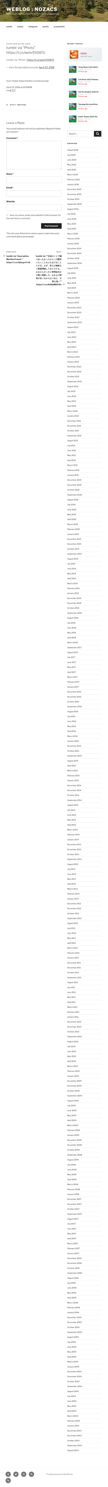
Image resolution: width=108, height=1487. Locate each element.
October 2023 (73, 317)
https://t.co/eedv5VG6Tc (40, 59)
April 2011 (71, 1002)
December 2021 (74, 421)
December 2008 (74, 1140)
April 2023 (71, 347)
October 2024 (73, 258)
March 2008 (72, 1184)
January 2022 (73, 416)
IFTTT (13, 90)
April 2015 (71, 766)
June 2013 (71, 874)
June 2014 (71, 815)
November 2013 (74, 849)
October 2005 (73, 1327)
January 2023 (73, 362)
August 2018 (72, 618)
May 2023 (71, 342)
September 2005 (74, 1332)
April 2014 (71, 825)
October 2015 (73, 751)
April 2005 (71, 1357)
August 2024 (72, 268)
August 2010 (72, 1041)
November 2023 (74, 312)
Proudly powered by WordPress (59, 1474)
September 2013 (74, 859)
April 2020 (71, 519)
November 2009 (74, 1086)
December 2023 (74, 307)
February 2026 (73, 179)
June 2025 (71, 219)
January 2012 (73, 958)
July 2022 (71, 391)
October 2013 (73, 854)
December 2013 (74, 844)
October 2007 (73, 1209)
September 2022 (74, 381)
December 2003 (74, 1431)
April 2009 (71, 1120)
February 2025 (73, 238)
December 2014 (74, 785)
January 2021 (73, 475)
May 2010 (71, 1056)
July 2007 (71, 1224)
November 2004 (74, 1376)
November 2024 (74, 253)
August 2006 (73, 1278)
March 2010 (72, 1066)
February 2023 (73, 357)
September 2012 (74, 918)
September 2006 (74, 1273)
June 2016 (71, 721)
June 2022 (71, 396)
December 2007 (74, 1199)
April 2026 (71, 170)
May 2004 (71, 1406)
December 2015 (74, 746)
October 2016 (73, 701)
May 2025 (71, 224)
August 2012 (72, 923)
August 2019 (72, 559)
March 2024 (72, 293)
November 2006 (74, 1263)
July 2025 (71, 214)
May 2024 (71, 283)
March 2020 (72, 524)
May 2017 (71, 667)
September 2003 (74, 1445)
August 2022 (72, 386)
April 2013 (71, 884)
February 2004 (73, 1421)
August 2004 (73, 1391)
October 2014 (73, 795)
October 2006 (73, 1268)
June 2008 (72, 1169)
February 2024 (73, 298)
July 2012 (71, 928)
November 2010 (74, 1027)
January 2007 (73, 1253)
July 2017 (71, 657)
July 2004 (71, 1396)
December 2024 (74, 248)
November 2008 (74, 1145)
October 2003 (73, 1440)
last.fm (46, 26)
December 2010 (74, 1022)
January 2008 (73, 1194)
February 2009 (73, 1130)
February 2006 (73, 1307)
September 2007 (74, 1214)
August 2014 (72, 805)
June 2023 (71, 337)
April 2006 (71, 1297)
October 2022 (73, 376)
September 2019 (74, 554)
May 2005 (71, 1352)
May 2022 (71, 401)
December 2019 (74, 539)
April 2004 (71, 1411)
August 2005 (73, 1337)
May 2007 (71, 1233)
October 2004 (73, 1381)
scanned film (59, 26)
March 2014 (72, 830)
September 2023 (74, 322)
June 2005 (72, 1347)
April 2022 (71, 406)
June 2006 (72, 1288)
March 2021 (72, 465)
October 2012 (73, 913)
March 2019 (72, 583)
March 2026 (72, 174)
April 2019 (71, 578)
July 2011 (71, 987)
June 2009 (72, 1110)
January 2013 (73, 899)
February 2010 (73, 1071)
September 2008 (74, 1155)
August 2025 (72, 209)
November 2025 (74, 194)
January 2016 (73, 741)
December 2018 (74, 598)
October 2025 (73, 199)
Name (10, 174)
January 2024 (73, 302)
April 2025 (71, 229)
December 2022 (74, 366)
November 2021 (74, 426)
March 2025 (72, 234)
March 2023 (72, 352)
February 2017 (73, 682)
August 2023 (72, 327)
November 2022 (74, 371)
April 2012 (71, 943)
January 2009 (73, 1135)
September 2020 (74, 495)
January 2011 (72, 1017)
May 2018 (71, 632)
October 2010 (73, 1032)
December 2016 (74, 692)
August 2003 (73, 1450)
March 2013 (72, 889)
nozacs (83, 53)
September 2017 (74, 647)
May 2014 (71, 820)
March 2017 (72, 677)
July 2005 (71, 1342)
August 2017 (72, 652)
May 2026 (71, 164)
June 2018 (71, 628)
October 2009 (73, 1091)
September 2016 (74, 706)
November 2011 (74, 967)
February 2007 (73, 1248)
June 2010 (71, 1051)
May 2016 (71, 726)
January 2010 (73, 1076)
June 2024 (71, 278)
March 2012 (72, 948)
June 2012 (71, 933)
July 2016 (71, 716)
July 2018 (71, 623)
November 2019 (74, 544)
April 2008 (71, 1179)
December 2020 (74, 480)
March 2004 (72, 1416)
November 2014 (74, 790)
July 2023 (71, 332)
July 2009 (71, 1105)
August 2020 (72, 500)
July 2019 (71, 564)
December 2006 (74, 1258)
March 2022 (72, 411)
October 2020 (73, 490)
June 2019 (71, 568)
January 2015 (73, 780)
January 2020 (73, 534)
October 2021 (73, 430)
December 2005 (74, 1317)
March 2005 (72, 1362)
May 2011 (71, 997)
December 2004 (74, 1371)
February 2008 (73, 1189)
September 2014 (74, 800)
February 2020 (73, 529)
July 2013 (71, 869)
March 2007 (72, 1243)
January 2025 (73, 243)
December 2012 (74, 903)
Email (9, 187)
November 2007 (74, 1204)
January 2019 (73, 593)
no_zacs (26, 44)
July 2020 (71, 504)
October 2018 (73, 608)
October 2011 (73, 972)
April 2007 (71, 1238)
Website (10, 201)
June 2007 (71, 1229)
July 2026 (71, 155)
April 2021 (71, 460)
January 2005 (73, 1367)
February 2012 (73, 953)
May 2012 (71, 938)
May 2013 (71, 879)
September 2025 (74, 204)
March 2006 (72, 1303)
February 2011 (73, 1012)
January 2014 (73, 839)
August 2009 (73, 1101)
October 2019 (73, 549)
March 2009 (72, 1125)
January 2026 (73, 184)
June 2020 (71, 509)
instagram (33, 26)
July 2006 (71, 1283)
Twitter (21, 105)
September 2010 (74, 1036)
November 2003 (74, 1435)
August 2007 (72, 1219)
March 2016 (72, 736)
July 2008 (71, 1165)
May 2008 (71, 1174)
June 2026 (71, 160)
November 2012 (74, 908)
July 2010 (71, 1046)
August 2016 (72, 711)
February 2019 (73, 588)
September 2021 (74, 435)
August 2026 (72, 150)
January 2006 (73, 1312)
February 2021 (73, 470)
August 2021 (72, 440)
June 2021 (71, 450)
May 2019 (71, 573)
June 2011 (71, 992)
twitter (20, 26)
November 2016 (74, 697)
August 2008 (73, 1160)
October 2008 (73, 1150)
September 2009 (74, 1096)
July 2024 (71, 273)
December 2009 (74, 1081)
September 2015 (74, 756)
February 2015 (73, 775)
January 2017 (73, 687)
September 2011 (74, 977)
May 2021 (71, 455)
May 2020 (71, 514)
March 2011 (72, 1007)
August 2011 (72, 982)
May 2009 (71, 1115)
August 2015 (72, 761)
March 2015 (72, 770)
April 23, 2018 (46, 67)
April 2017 (71, 672)
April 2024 (71, 288)
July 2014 (71, 810)
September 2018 (74, 613)
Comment (12, 138)
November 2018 (74, 603)
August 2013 (72, 864)
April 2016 (71, 731)
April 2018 (71, 637)
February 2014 (73, 834)
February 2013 (73, 894)
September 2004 (74, 1386)
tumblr (9, 26)
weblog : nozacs (31, 9)
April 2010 (71, 1061)
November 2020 (74, 485)
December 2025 (74, 189)
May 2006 (71, 1293)
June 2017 (71, 662)
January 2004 (73, 1426)
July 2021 (71, 445)
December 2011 (74, 963)
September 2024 (74, 263)
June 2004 (72, 1401)
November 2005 (74, 1322)
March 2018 (72, 642)
